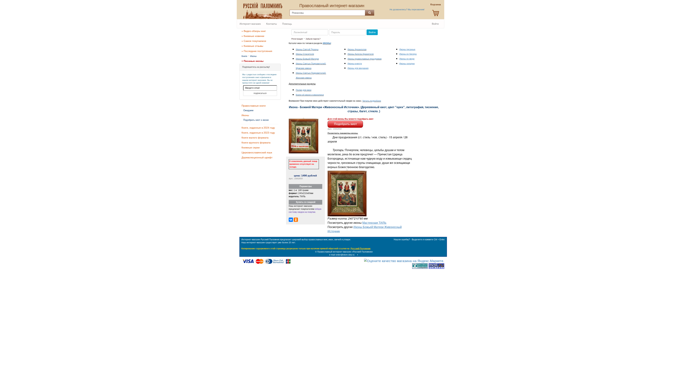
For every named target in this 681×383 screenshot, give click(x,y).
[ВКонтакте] (291, 220)
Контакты (271, 23)
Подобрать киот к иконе (256, 120)
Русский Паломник (360, 248)
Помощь (287, 23)
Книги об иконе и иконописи (310, 95)
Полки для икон (303, 90)
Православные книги (254, 105)
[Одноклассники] (296, 220)
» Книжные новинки (253, 36)
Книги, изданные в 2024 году (258, 127)
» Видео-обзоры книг (254, 31)
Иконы (253, 56)
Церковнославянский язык (257, 152)
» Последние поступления (257, 51)
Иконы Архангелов (357, 49)
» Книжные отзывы (252, 46)
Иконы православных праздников (364, 59)
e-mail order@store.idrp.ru (342, 255)
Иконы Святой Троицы (307, 49)
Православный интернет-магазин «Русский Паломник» (345, 252)
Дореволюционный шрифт (257, 157)
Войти (435, 23)
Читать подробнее (371, 101)
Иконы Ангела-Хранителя (361, 54)
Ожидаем (248, 110)
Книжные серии (251, 147)
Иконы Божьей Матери (307, 59)
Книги (244, 56)
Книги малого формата (255, 137)
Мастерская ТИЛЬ (374, 223)
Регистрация (297, 39)
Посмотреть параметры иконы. (343, 133)
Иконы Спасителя (305, 54)
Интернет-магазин (250, 23)
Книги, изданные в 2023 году (258, 132)
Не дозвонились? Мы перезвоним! (407, 9)
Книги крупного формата (256, 142)
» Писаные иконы (253, 61)
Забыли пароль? (313, 39)
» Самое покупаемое (254, 41)
